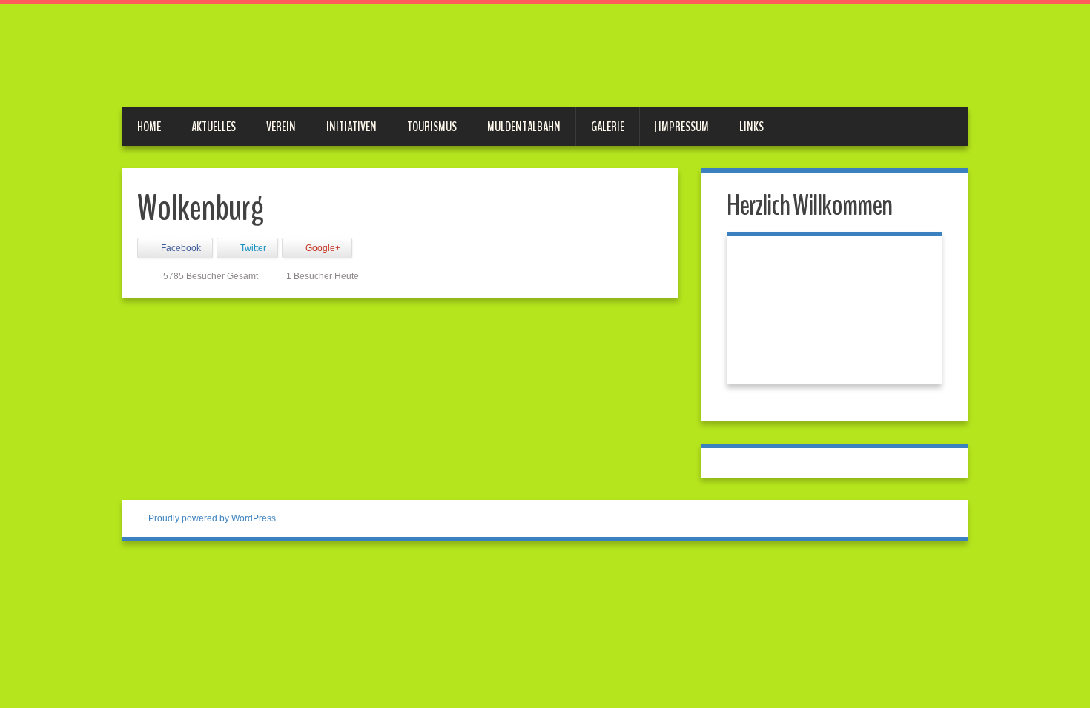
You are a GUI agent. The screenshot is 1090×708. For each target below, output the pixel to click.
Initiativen (351, 127)
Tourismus (432, 127)
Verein (281, 127)
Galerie (607, 127)
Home (149, 127)
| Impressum (682, 127)
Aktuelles (213, 127)
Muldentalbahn (524, 127)
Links (751, 127)
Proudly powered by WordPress (212, 518)
